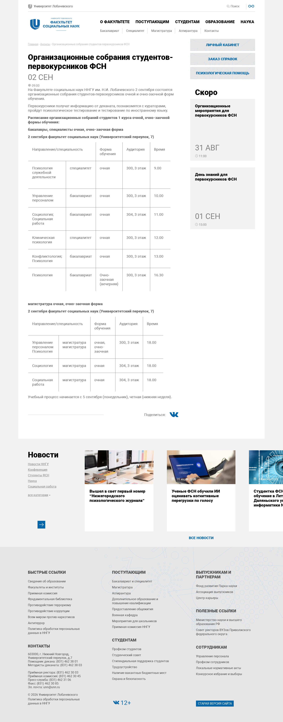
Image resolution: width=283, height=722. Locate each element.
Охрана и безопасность (129, 679)
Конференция (37, 470)
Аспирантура (188, 31)
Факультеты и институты (46, 587)
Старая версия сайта (215, 703)
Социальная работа (42, 486)
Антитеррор (36, 623)
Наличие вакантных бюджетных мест (139, 673)
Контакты (211, 31)
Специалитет (135, 31)
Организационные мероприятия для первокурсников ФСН (216, 111)
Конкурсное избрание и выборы (219, 674)
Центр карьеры (207, 598)
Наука (247, 22)
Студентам (187, 22)
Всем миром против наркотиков (51, 617)
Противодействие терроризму (49, 605)
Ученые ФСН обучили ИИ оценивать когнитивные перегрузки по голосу (196, 496)
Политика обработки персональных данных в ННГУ (54, 631)
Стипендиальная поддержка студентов (140, 661)
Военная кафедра (125, 615)
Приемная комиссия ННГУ (131, 627)
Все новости (201, 538)
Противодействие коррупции (48, 611)
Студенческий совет (126, 655)
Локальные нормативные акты (218, 668)
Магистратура (161, 31)
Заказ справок (222, 59)
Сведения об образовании (47, 581)
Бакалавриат (109, 31)
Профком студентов (126, 649)
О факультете (115, 22)
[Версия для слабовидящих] (250, 5)
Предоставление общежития (132, 609)
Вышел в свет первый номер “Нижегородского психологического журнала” (117, 496)
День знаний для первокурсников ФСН (216, 177)
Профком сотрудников (212, 662)
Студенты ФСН (38, 475)
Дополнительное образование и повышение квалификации (135, 601)
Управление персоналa (212, 656)
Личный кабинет (222, 45)
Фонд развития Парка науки (216, 586)
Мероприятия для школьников (134, 621)
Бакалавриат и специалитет (132, 581)
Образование (220, 22)
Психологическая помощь (222, 73)
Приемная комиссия (42, 593)
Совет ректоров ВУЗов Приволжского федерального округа (223, 632)
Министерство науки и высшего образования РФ (219, 622)
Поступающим (152, 22)
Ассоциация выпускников (214, 592)
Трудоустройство (124, 667)
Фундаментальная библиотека (50, 599)
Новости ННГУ (38, 464)
